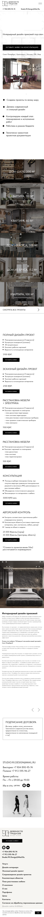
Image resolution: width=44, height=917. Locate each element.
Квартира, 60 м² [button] (22, 220)
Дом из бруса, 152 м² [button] (22, 269)
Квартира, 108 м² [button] (22, 294)
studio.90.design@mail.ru (30, 9)
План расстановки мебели (13, 881)
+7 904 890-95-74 (8, 9)
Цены (4, 896)
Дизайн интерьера (10, 867)
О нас (4, 888)
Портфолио (7, 892)
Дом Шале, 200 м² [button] (22, 171)
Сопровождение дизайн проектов (16, 874)
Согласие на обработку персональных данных (22, 903)
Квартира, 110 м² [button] (22, 196)
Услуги (5, 864)
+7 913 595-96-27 (21, 770)
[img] (24, 785)
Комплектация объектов (12, 878)
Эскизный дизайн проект (13, 871)
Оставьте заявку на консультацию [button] (22, 47)
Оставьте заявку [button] (12, 841)
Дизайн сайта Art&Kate (12, 906)
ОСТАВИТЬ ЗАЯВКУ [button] (11, 391)
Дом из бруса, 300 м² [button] (22, 245)
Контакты (6, 899)
